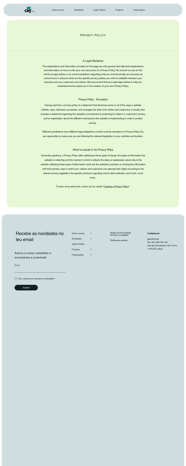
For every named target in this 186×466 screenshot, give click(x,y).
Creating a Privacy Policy (116, 186)
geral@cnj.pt (153, 239)
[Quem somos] (91, 233)
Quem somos (78, 233)
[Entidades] (91, 238)
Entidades (77, 238)
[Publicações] (91, 254)
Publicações (78, 255)
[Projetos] (91, 249)
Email (18, 265)
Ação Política (78, 244)
